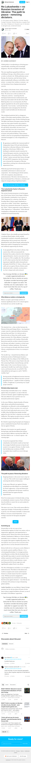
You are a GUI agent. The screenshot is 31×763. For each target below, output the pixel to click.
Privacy (18, 751)
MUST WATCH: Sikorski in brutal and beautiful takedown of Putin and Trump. (11, 690)
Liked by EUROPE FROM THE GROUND (13, 659)
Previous (6, 633)
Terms (22, 751)
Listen (27, 29)
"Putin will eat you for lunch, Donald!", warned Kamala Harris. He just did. (11, 719)
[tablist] (7, 643)
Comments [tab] (4, 643)
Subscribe (22, 2)
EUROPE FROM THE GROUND (11, 28)
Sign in (27, 2)
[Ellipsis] (29, 657)
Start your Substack (11, 756)
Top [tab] (3, 684)
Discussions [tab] (13, 684)
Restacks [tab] (11, 643)
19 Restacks (19, 623)
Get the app (23, 756)
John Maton (8, 657)
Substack (8, 760)
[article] (15, 694)
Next (26, 633)
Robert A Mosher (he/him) (11, 666)
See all (4, 731)
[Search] (28, 684)
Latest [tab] (6, 684)
